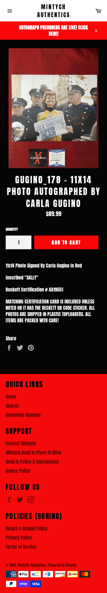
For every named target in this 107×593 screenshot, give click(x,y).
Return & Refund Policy (26, 528)
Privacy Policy (19, 537)
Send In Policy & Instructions (32, 461)
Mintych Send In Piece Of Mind (33, 452)
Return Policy (18, 470)
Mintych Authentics (53, 11)
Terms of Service (21, 546)
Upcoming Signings (23, 414)
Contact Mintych (21, 443)
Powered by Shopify (62, 565)
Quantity (12, 229)
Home (11, 396)
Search (12, 405)
